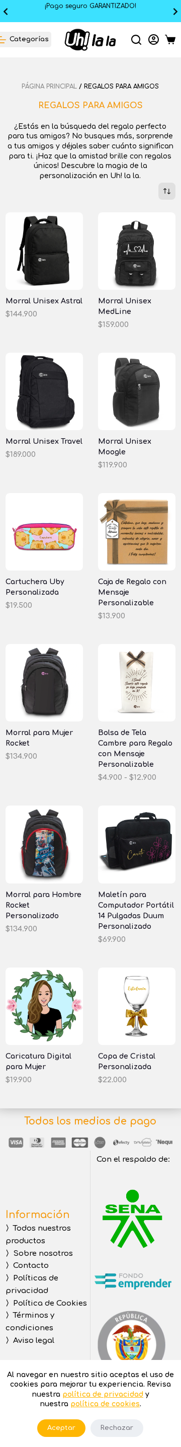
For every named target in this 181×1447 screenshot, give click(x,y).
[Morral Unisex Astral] (44, 251)
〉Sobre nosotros (39, 1253)
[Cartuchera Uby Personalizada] (44, 532)
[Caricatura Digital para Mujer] (44, 1006)
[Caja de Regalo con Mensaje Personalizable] (136, 532)
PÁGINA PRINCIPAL (49, 86)
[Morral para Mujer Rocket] (44, 682)
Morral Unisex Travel (44, 441)
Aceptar (61, 1427)
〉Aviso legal (30, 1340)
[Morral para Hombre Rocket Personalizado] (44, 844)
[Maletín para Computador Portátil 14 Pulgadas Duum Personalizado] (136, 844)
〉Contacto (27, 1265)
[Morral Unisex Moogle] (136, 391)
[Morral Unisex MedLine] (136, 251)
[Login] (153, 39)
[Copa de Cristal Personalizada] (136, 1006)
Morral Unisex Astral (44, 301)
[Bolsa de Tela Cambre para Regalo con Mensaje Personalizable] (136, 682)
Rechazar (117, 1427)
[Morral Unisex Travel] (44, 391)
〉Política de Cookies (46, 1303)
